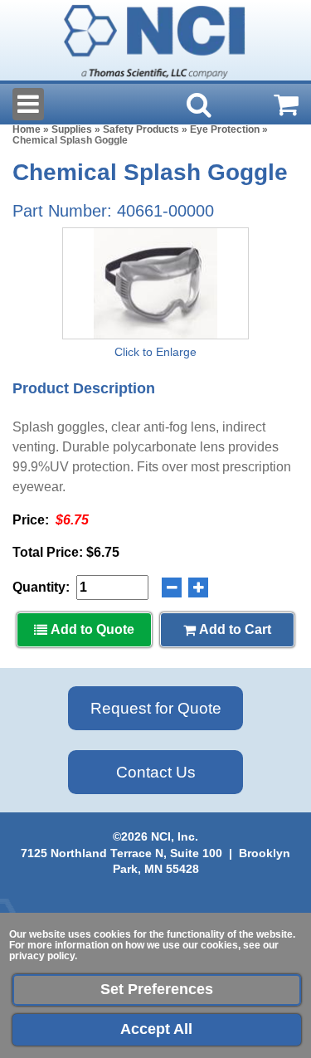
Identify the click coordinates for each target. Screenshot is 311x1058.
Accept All (156, 1029)
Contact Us (156, 772)
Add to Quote (90, 629)
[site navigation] (28, 104)
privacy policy (42, 956)
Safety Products (141, 129)
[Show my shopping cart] (286, 104)
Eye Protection (225, 129)
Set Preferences (156, 989)
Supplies (71, 129)
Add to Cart (233, 629)
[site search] (199, 104)
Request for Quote (155, 708)
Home (26, 129)
